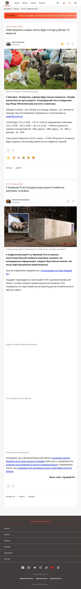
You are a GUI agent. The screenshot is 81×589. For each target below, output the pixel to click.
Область (25, 3)
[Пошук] (69, 3)
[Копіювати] (73, 44)
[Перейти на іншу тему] (63, 3)
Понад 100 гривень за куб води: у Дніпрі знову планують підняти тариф (48, 15)
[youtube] (52, 567)
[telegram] (34, 567)
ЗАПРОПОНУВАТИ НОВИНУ (40, 521)
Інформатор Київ (41, 578)
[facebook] (23, 567)
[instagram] (28, 567)
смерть (22, 497)
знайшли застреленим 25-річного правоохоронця (32, 464)
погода (9, 168)
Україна (33, 3)
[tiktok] (46, 567)
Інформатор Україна (26, 578)
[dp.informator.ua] (7, 3)
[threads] (58, 567)
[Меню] (75, 3)
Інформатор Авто (55, 578)
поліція (31, 497)
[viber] (40, 567)
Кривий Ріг (10, 497)
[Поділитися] (68, 44)
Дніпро (17, 3)
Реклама (42, 3)
